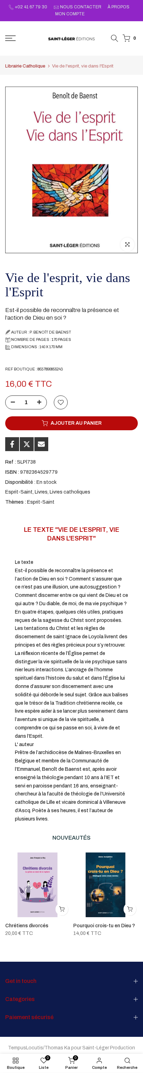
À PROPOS (118, 7)
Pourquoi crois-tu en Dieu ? (104, 925)
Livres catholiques (70, 492)
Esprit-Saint (19, 492)
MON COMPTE (70, 13)
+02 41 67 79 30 (31, 7)
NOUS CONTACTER (80, 7)
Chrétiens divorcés (26, 925)
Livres (41, 492)
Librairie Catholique (25, 66)
